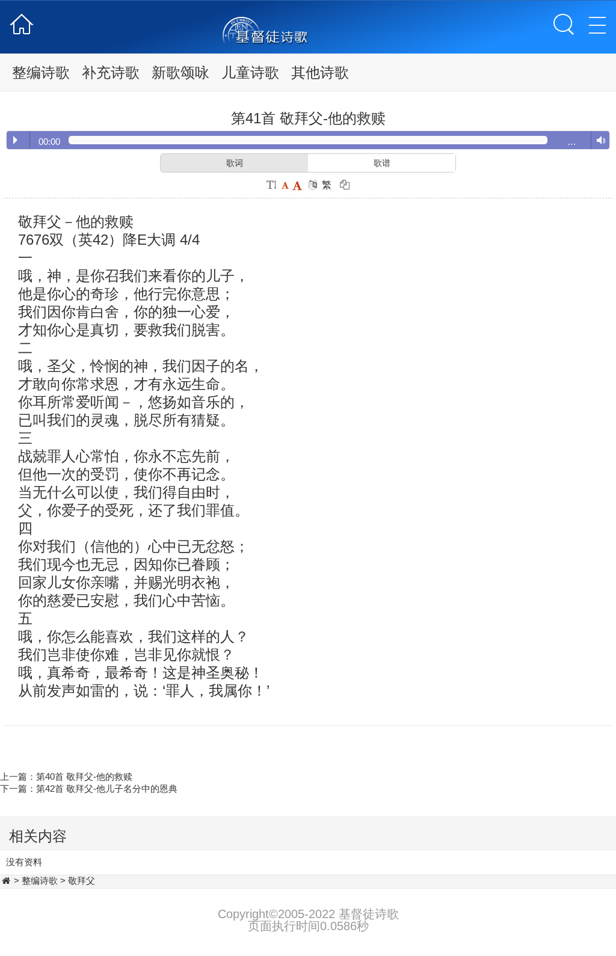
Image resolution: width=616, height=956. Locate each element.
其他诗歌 (320, 72)
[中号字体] (285, 185)
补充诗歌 (111, 72)
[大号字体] (297, 185)
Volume (598, 140)
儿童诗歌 (250, 72)
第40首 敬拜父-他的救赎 (84, 776)
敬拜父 (81, 880)
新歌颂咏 (180, 72)
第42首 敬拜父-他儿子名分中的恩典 (106, 788)
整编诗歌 (41, 72)
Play (15, 140)
